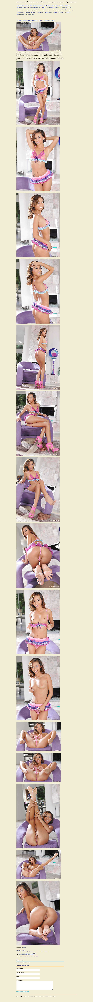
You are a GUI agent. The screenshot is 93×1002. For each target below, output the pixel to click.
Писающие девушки (35, 7)
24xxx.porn (41, 9)
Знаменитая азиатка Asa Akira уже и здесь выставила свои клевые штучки (34, 951)
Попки (43, 7)
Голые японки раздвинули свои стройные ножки (28, 955)
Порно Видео (56, 9)
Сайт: (17, 976)
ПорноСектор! (48, 12)
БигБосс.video (63, 9)
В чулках (26, 7)
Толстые (70, 7)
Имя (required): (19, 968)
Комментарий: (19, 980)
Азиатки (57, 7)
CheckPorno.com (30, 14)
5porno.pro (71, 9)
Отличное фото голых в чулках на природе (27, 953)
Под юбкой (34, 9)
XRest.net (27, 12)
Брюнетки (67, 5)
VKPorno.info (40, 12)
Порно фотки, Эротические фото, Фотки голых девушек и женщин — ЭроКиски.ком (46, 2)
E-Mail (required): (20, 972)
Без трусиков (28, 5)
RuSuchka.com (20, 14)
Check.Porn (67, 12)
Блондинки (20, 7)
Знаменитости (20, 9)
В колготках (64, 7)
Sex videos (60, 12)
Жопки (55, 12)
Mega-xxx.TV (20, 12)
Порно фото (48, 9)
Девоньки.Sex (20, 5)
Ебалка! (33, 12)
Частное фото (50, 7)
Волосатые (54, 5)
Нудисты (61, 5)
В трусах (28, 9)
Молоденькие (47, 5)
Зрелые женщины (37, 5)
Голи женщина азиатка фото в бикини (26, 954)
